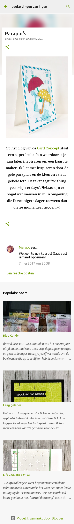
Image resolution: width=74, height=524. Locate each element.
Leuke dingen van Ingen (29, 6)
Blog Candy (10, 335)
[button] (7, 47)
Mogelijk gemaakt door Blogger (39, 518)
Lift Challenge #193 (16, 474)
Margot (24, 247)
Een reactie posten (20, 273)
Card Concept (48, 148)
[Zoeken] (68, 6)
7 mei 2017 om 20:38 (34, 263)
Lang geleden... (13, 405)
